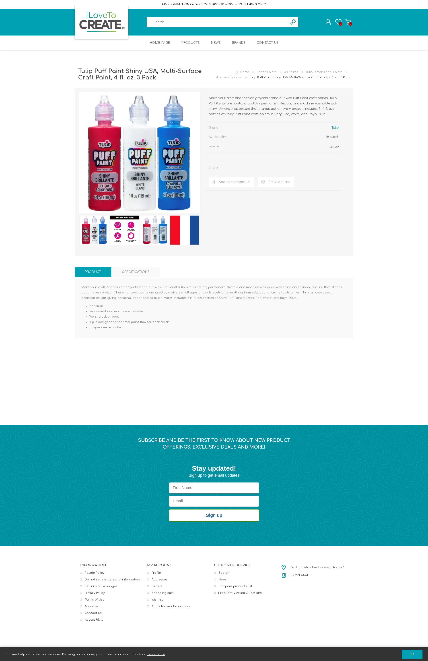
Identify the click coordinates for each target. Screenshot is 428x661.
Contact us (93, 613)
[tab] (93, 272)
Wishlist (157, 599)
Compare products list (235, 586)
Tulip (335, 127)
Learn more (156, 654)
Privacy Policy (95, 592)
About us (92, 606)
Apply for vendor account (171, 606)
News (222, 579)
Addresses (159, 579)
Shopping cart (348, 22)
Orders (157, 586)
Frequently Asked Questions (240, 592)
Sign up (214, 515)
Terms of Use (95, 599)
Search (223, 572)
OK (412, 654)
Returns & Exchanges (101, 586)
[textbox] (217, 22)
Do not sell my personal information (112, 579)
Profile (156, 572)
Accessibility (94, 619)
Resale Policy (94, 572)
